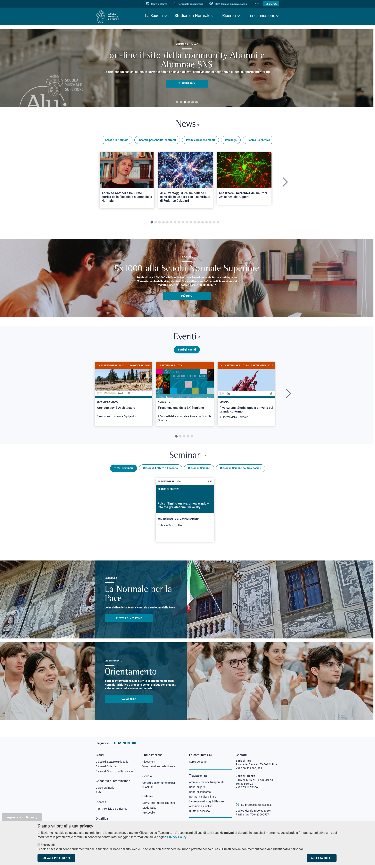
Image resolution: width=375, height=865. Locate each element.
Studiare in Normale (192, 15)
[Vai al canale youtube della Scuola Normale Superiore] (134, 743)
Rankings (231, 140)
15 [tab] (206, 222)
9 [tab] (183, 222)
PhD (98, 792)
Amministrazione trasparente (206, 782)
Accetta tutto (321, 858)
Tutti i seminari (123, 468)
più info (186, 295)
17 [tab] (214, 222)
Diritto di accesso (199, 811)
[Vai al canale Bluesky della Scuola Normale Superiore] (119, 743)
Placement (148, 761)
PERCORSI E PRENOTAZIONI (186, 78)
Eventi (185, 337)
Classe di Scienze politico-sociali (240, 468)
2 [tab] (181, 102)
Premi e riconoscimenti (200, 140)
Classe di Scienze (199, 468)
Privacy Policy (177, 837)
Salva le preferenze (56, 858)
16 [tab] (210, 222)
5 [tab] (193, 102)
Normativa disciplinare (202, 796)
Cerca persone (197, 761)
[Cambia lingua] (257, 4)
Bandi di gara (197, 787)
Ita (254, 4)
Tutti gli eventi (187, 349)
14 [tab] (202, 222)
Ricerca (229, 15)
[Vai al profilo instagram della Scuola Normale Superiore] (114, 743)
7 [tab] (175, 222)
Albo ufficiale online (200, 806)
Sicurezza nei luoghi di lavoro (206, 801)
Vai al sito (128, 699)
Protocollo (148, 812)
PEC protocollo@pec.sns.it (255, 804)
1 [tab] (177, 102)
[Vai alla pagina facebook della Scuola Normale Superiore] (129, 743)
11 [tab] (191, 222)
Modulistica (149, 807)
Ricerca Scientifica (258, 140)
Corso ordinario (105, 787)
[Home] (107, 17)
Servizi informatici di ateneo (159, 802)
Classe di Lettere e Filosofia (160, 468)
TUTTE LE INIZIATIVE (129, 618)
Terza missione (261, 15)
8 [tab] (179, 222)
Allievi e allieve (158, 4)
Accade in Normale (116, 140)
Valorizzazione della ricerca (158, 766)
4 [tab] (189, 102)
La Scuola (154, 15)
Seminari (185, 455)
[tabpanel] (127, 182)
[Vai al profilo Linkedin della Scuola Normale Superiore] (124, 743)
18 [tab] (218, 222)
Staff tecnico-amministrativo (230, 4)
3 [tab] (185, 102)
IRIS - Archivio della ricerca (111, 808)
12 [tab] (195, 222)
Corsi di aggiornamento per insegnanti (158, 784)
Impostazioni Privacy (21, 817)
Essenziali (48, 844)
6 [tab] (196, 102)
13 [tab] (199, 222)
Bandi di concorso (200, 791)
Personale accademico (190, 4)
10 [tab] (187, 222)
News (186, 124)
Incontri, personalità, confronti (157, 140)
